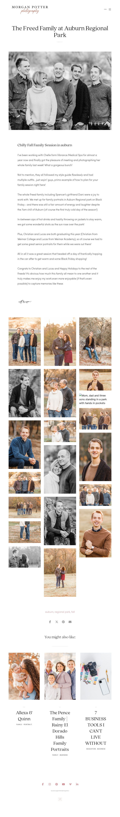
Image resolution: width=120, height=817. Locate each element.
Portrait (28, 724)
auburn (49, 611)
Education (91, 749)
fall (73, 611)
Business (64, 755)
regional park (62, 611)
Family (19, 724)
